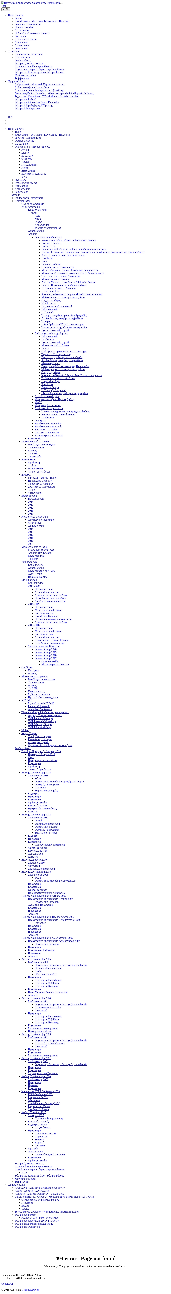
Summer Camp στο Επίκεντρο (44, 646)
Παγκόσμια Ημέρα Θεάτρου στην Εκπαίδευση (39, 1169)
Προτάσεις (40, 787)
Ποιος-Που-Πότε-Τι (45, 1133)
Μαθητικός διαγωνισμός (48, 405)
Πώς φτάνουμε (43, 1127)
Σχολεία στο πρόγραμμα (48, 227)
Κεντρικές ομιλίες (37, 805)
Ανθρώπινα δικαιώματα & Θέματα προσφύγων (40, 1187)
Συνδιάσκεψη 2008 (38, 874)
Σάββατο (39, 1139)
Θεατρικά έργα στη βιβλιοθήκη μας (40, 1199)
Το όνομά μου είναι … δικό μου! (58, 288)
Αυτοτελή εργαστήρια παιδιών (51, 595)
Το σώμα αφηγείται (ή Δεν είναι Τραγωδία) (64, 315)
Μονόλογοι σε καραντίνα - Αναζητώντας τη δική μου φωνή (72, 273)
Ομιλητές (33, 1148)
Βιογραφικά (34, 910)
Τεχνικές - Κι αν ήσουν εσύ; (56, 354)
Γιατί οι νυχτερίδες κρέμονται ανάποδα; (62, 357)
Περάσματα (47, 339)
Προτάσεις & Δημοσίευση (49, 1118)
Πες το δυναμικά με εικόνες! (56, 306)
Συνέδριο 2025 (36, 1115)
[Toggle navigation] (61, 3)
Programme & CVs (38, 1097)
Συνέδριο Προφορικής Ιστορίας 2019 (41, 751)
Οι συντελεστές (36, 691)
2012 (30, 507)
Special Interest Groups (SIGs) (44, 1103)
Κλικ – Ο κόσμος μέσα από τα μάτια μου (63, 255)
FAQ (37, 215)
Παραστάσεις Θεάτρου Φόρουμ (52, 640)
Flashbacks (47, 258)
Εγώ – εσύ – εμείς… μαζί (55, 330)
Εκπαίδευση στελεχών (47, 396)
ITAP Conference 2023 (40, 1094)
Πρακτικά (33, 1085)
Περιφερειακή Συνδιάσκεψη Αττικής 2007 (43, 895)
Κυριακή (39, 1142)
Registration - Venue (39, 1106)
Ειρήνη (45, 348)
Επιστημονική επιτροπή (47, 823)
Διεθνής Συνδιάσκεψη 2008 (36, 871)
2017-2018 (34, 625)
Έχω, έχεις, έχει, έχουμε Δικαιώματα (60, 276)
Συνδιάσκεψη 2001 (38, 1061)
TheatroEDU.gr (30, 1289)
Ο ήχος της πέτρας (51, 300)
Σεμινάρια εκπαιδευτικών (48, 237)
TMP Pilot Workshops (39, 727)
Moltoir (25, 730)
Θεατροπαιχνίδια (44, 588)
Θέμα (31, 757)
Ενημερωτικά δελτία (26, 182)
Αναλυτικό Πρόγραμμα (40, 904)
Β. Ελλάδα (27, 155)
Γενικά (38, 820)
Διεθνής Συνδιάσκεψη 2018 (36, 772)
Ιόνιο (24, 176)
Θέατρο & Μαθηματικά (27, 1226)
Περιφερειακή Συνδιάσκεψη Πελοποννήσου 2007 (47, 916)
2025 (24, 1172)
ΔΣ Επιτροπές (22, 143)
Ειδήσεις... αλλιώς (51, 264)
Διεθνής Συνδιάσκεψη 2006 (36, 959)
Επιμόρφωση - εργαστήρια (29, 197)
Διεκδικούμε (21, 185)
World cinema (48, 303)
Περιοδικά (27, 1202)
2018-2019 (34, 604)
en (2, 5)
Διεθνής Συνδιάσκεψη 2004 (36, 998)
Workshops (34, 1100)
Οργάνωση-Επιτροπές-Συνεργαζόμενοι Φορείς (59, 781)
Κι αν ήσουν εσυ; (37, 209)
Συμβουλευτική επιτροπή (41, 868)
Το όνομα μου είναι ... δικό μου (58, 378)
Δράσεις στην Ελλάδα (39, 552)
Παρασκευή (41, 1136)
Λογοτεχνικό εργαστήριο (41, 519)
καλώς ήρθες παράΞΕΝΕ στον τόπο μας (62, 324)
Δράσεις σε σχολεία (38, 742)
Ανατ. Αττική (35, 573)
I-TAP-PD (26, 700)
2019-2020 (34, 585)
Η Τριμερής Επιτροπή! (53, 390)
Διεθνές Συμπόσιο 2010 (34, 859)
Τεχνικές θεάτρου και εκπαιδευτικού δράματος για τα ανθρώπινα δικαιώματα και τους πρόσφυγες (93, 252)
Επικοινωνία (34, 438)
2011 (30, 510)
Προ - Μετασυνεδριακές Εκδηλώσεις (48, 992)
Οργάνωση (34, 462)
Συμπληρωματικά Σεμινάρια (43, 1073)
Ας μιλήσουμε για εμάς (47, 592)
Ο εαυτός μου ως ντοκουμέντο (57, 267)
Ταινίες (25, 1208)
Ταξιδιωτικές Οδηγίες (46, 790)
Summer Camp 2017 (46, 658)
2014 (30, 501)
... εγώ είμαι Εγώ (50, 291)
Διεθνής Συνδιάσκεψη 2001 (36, 1058)
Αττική (25, 149)
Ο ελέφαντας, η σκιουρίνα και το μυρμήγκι (64, 351)
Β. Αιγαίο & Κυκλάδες (33, 173)
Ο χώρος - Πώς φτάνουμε (48, 968)
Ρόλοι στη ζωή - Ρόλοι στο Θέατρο (40, 1217)
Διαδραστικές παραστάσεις (49, 408)
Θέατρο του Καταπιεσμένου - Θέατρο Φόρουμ (39, 1175)
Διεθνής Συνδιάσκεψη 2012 (36, 814)
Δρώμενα (33, 811)
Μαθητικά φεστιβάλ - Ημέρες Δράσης (55, 399)
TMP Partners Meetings (40, 718)
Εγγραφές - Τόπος (37, 1124)
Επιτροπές (40, 922)
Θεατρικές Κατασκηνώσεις (29, 1163)
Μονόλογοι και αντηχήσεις (55, 279)
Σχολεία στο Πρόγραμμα (41, 486)
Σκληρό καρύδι (49, 309)
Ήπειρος (25, 161)
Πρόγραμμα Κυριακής (47, 986)
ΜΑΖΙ (38, 402)
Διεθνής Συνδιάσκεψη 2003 (36, 1034)
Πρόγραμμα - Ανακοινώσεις (43, 760)
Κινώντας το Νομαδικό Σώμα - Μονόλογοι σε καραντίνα (71, 375)
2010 (30, 513)
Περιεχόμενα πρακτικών (48, 1007)
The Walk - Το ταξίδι (46, 429)
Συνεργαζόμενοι (36, 555)
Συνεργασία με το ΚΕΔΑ (41, 570)
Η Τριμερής (47, 312)
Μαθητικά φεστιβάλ (25, 1178)
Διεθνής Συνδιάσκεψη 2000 (36, 1076)
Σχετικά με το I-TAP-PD (41, 703)
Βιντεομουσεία (29, 495)
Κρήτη (24, 167)
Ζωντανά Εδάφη (50, 387)
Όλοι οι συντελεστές (46, 974)
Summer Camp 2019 (46, 652)
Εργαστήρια (34, 763)
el (5, 5)
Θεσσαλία (26, 158)
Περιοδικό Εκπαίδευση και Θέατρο (33, 1166)
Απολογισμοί (42, 224)
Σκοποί (18, 131)
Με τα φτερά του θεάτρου (48, 610)
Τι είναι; (32, 212)
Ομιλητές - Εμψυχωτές (47, 784)
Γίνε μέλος (20, 179)
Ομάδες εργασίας (37, 847)
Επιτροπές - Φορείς (38, 1121)
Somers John (21, 191)
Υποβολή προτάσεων (39, 769)
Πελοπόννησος (29, 164)
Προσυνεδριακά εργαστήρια (50, 844)
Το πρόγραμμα (36, 447)
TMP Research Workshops (42, 721)
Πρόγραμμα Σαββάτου (47, 983)
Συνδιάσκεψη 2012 (38, 817)
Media (38, 218)
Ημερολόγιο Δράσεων (40, 480)
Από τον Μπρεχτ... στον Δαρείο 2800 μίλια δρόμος (68, 282)
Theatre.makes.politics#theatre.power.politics (45, 712)
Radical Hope (28, 459)
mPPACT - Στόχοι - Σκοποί (42, 477)
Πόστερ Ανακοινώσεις (40, 1031)
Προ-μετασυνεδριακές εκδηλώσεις (46, 892)
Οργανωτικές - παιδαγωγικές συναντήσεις (50, 745)
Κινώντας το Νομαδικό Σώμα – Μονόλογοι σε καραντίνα (71, 294)
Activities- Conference (40, 709)
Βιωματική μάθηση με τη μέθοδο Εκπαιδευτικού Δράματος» (73, 249)
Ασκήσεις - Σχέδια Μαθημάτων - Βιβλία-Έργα (39, 1193)
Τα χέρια (46, 321)
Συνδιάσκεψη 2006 (38, 962)
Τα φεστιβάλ (34, 456)
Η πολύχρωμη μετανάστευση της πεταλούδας (65, 411)
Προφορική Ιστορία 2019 (41, 754)
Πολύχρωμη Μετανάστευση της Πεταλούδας (65, 366)
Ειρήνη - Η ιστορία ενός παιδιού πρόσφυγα (64, 285)
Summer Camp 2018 (46, 655)
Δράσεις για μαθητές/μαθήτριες (51, 333)
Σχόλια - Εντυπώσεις (39, 694)
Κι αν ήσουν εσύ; (30, 206)
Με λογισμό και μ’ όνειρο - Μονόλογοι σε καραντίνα (69, 270)
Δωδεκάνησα (28, 170)
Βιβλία (25, 1205)
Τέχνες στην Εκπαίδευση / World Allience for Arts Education (47, 1211)
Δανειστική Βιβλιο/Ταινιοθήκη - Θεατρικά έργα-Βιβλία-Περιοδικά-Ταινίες (54, 1196)
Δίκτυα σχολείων (50, 363)
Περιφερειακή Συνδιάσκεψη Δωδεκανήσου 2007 (47, 937)
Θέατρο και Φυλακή (25, 1214)
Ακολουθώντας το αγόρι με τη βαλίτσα (62, 318)
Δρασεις (32, 450)
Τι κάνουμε (14, 194)
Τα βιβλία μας (22, 1181)
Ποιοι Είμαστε (16, 128)
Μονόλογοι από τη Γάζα (34, 546)
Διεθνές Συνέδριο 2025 (33, 1112)
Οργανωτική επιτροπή (46, 826)
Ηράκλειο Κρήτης (37, 576)
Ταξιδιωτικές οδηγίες (46, 832)
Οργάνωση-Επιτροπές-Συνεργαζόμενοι (55, 880)
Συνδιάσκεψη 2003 (38, 1037)
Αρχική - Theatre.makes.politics (45, 715)
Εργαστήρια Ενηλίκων (47, 616)
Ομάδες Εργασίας (24, 140)
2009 (30, 543)
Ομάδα (38, 221)
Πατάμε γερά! (48, 246)
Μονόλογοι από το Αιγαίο (55, 345)
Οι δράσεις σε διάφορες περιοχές (32, 146)
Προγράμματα (22, 200)
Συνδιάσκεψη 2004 (38, 1001)
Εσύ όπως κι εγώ (44, 634)
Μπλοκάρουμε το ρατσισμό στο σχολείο (63, 297)
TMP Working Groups (40, 724)
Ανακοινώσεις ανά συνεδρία (50, 1154)
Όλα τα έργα (34, 522)
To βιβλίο (33, 558)
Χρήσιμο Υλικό (16, 1184)
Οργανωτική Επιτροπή (47, 901)
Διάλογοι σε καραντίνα (47, 432)
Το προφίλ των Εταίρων (40, 483)
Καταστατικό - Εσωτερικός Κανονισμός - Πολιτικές (42, 134)
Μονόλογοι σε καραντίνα (48, 423)
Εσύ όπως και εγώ (44, 613)
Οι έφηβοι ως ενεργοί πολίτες (50, 598)
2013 (30, 504)
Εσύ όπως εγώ (29, 561)
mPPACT (26, 474)
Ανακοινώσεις (22, 188)
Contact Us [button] (7, 1283)
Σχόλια (38, 971)
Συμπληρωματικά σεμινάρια (43, 1028)
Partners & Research (39, 706)
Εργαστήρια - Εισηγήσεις (41, 950)
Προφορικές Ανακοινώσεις (42, 808)
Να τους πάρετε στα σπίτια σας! (58, 414)
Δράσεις (32, 233)
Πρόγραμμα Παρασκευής (48, 980)
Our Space (40, 420)
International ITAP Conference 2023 (40, 1091)
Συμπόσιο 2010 (36, 862)
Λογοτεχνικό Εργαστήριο (34, 516)
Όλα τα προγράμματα (32, 203)
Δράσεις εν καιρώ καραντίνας (50, 601)
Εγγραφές (33, 793)
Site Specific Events (38, 1109)
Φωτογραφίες (35, 492)
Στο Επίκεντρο (29, 579)
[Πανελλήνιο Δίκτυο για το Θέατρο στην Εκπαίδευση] (30, 2)
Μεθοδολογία (35, 468)
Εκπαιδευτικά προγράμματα (49, 643)
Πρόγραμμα (34, 796)
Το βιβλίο (33, 453)
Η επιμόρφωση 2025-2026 (49, 435)
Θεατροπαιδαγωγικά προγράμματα (53, 619)
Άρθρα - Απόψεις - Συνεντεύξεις (32, 1190)
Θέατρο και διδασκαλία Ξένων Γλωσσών (37, 1220)
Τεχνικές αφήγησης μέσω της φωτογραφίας (64, 327)
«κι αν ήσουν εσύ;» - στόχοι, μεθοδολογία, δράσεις (68, 240)
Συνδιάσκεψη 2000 (38, 1079)
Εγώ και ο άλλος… (51, 243)
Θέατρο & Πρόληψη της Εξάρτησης (34, 1223)
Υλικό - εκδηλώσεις (39, 471)
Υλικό (31, 489)
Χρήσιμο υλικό (36, 230)
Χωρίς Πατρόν (29, 733)
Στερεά (25, 152)
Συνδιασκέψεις (23, 748)
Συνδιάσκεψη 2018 (38, 775)
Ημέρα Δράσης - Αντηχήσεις (43, 697)
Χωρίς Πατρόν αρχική (39, 736)
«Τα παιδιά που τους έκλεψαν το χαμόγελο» (64, 393)
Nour (44, 261)
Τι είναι (32, 465)
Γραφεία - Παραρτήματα (28, 137)
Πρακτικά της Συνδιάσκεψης (50, 1043)
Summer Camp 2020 (46, 649)
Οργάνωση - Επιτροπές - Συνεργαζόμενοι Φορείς (61, 965)
